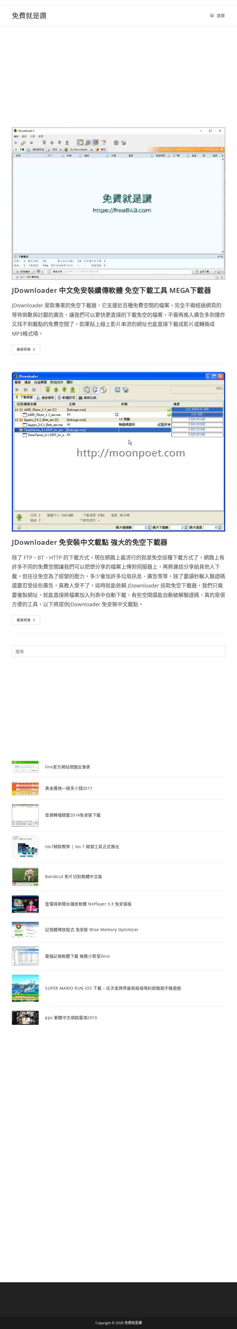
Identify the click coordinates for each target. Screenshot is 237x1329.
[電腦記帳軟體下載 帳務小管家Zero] (25, 956)
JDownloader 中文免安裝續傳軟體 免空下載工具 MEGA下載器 (111, 290)
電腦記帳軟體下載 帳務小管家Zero (77, 956)
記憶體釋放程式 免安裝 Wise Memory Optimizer (91, 929)
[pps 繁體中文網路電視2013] (25, 1018)
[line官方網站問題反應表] (25, 767)
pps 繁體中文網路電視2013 (71, 1017)
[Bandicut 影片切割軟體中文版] (25, 877)
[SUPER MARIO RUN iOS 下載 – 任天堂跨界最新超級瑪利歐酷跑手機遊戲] (25, 988)
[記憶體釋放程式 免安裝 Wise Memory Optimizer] (25, 929)
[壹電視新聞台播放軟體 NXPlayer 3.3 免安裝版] (25, 904)
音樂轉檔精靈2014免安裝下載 (73, 815)
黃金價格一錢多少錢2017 (68, 788)
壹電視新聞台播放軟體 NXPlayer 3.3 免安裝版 (88, 904)
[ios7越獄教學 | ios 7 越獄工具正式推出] (25, 847)
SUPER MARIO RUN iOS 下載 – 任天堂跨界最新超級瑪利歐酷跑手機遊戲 (113, 988)
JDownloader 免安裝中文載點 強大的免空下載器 (90, 542)
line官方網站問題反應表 (67, 767)
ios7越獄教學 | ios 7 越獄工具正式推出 (82, 846)
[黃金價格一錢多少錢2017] (25, 788)
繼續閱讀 (28, 350)
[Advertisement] (118, 69)
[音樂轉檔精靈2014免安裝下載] (25, 815)
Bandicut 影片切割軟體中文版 (73, 876)
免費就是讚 (29, 15)
